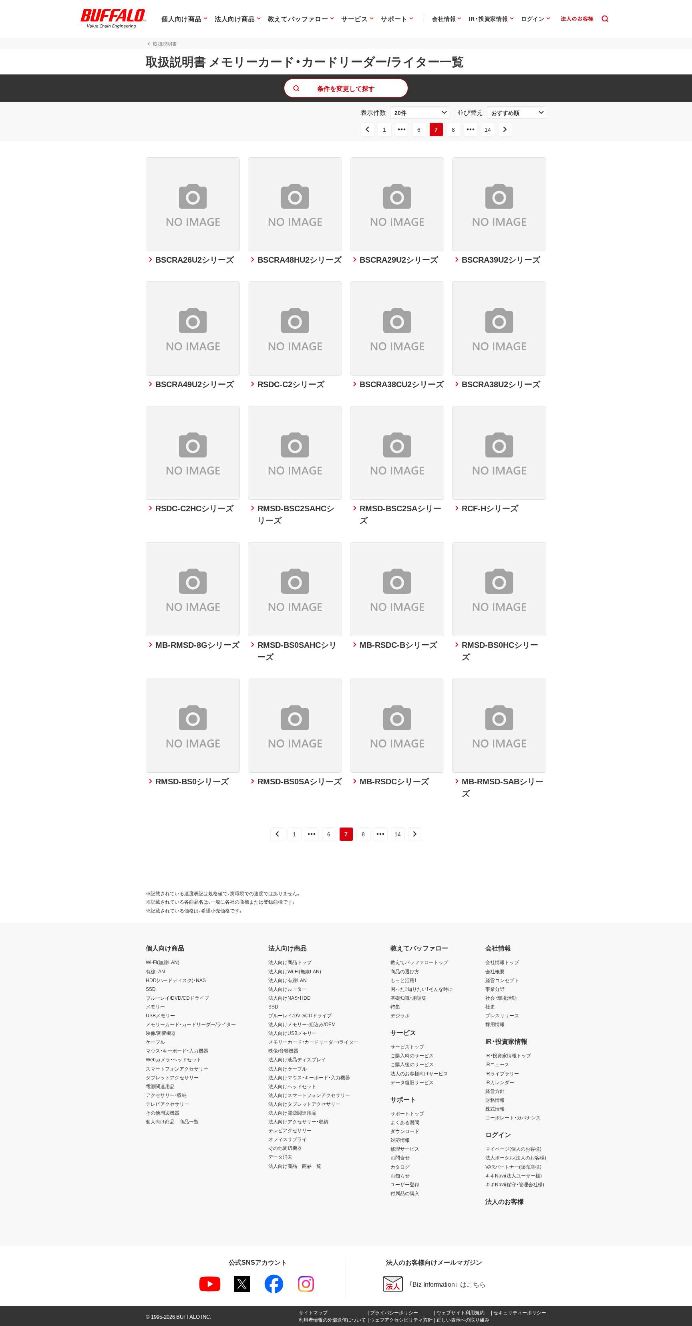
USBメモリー (160, 1015)
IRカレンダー (499, 1082)
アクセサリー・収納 (166, 1095)
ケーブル (155, 1041)
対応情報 (400, 1139)
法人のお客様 (504, 1201)
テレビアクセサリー (167, 1103)
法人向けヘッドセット (292, 1086)
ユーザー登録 (404, 1184)
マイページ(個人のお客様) (513, 1148)
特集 (395, 1006)
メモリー (155, 1006)
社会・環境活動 (501, 997)
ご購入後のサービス (412, 1064)
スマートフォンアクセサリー (177, 1068)
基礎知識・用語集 (408, 997)
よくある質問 (404, 1122)
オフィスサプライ (287, 1139)
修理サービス (404, 1148)
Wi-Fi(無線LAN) (162, 962)
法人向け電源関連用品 (292, 1112)
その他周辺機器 (162, 1112)
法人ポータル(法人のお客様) (515, 1157)
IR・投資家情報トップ (508, 1055)
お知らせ (400, 1175)
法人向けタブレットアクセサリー (304, 1103)
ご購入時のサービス (412, 1055)
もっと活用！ (403, 980)
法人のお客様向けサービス (419, 1073)
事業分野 (495, 988)
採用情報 (495, 1024)
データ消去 (280, 1156)
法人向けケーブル (287, 1068)
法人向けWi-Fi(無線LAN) (294, 971)
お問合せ (400, 1157)
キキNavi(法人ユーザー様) (513, 1175)
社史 (490, 1006)
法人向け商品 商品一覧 (294, 1165)
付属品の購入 (404, 1193)
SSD (151, 988)
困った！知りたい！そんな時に (421, 988)
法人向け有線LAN (287, 980)
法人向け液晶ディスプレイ (297, 1059)
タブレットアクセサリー (172, 1077)
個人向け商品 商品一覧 (172, 1121)
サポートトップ (407, 1113)
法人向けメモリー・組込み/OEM (302, 1024)
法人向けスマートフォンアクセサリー (309, 1095)
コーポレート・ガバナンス (513, 1117)
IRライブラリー (502, 1073)
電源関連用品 (160, 1086)
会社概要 (495, 971)
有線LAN (155, 971)
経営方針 (495, 1091)
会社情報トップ (502, 962)
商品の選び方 (404, 971)
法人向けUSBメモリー (292, 1033)
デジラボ (400, 1015)
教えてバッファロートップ (419, 962)
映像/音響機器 (161, 1033)
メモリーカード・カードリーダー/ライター (191, 1024)
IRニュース (497, 1064)
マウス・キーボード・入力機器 (177, 1050)
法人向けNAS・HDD (289, 997)
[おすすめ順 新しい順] (516, 112)
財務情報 (495, 1099)
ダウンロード (404, 1131)
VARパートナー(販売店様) (513, 1166)
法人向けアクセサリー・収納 (298, 1121)
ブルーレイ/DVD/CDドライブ (177, 997)
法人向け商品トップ (290, 962)
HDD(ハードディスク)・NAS (176, 980)
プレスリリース (502, 1015)
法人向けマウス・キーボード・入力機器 (309, 1077)
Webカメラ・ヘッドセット (173, 1059)
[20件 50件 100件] (419, 112)
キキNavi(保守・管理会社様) (514, 1184)
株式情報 (495, 1108)
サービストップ (407, 1046)
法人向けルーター (287, 988)
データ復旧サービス (412, 1082)
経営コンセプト (502, 980)
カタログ (400, 1166)
